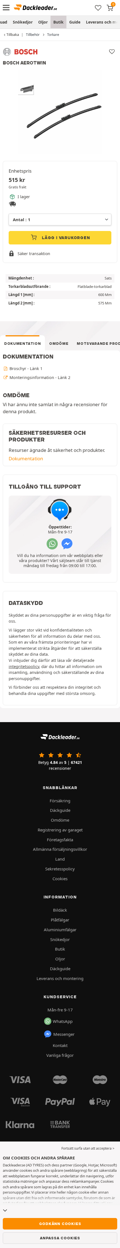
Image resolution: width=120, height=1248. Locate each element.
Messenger (64, 1034)
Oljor (43, 22)
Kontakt (60, 1045)
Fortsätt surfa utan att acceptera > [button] (87, 1148)
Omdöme (58, 343)
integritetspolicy (24, 666)
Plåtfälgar (60, 920)
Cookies (60, 878)
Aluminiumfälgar (60, 929)
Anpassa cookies (60, 1238)
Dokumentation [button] (26, 458)
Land (60, 859)
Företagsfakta (60, 839)
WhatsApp (63, 1021)
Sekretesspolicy (60, 869)
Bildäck (60, 910)
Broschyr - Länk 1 (25, 368)
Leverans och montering (60, 978)
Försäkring (60, 800)
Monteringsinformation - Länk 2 (39, 377)
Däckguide (60, 810)
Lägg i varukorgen (65, 237)
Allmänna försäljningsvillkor (60, 849)
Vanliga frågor (60, 1055)
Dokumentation (22, 343)
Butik (58, 22)
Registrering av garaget (60, 830)
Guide (74, 22)
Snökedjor (23, 22)
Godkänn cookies (60, 1223)
